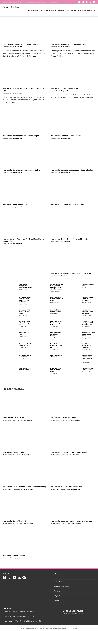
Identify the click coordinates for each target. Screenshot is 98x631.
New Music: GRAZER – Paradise (56, 356)
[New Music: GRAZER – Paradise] (41, 357)
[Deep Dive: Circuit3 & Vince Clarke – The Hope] (25, 30)
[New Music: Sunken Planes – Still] (73, 74)
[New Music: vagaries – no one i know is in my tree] (73, 507)
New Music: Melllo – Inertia (14, 556)
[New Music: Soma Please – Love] (25, 507)
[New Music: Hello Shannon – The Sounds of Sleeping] (25, 472)
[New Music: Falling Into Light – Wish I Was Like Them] (73, 323)
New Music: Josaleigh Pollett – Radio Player (21, 136)
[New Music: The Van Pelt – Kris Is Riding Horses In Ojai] (25, 74)
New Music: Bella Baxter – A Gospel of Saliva (21, 170)
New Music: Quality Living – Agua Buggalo (88, 334)
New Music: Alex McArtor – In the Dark (66, 487)
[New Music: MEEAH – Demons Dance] (10, 346)
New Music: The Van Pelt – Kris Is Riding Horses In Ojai (23, 621)
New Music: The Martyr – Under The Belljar (56, 298)
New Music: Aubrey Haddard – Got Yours (67, 204)
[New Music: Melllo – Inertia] (25, 541)
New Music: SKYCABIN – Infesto (64, 418)
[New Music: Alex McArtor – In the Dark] (73, 472)
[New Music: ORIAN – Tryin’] (25, 438)
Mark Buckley (8, 420)
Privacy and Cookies (61, 605)
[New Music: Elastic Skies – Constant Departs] (73, 224)
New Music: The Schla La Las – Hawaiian (55, 334)
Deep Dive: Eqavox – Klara (14, 418)
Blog (14, 46)
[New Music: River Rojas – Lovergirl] (73, 370)
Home (56, 577)
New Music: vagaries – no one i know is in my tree (71, 521)
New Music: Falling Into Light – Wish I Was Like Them (88, 322)
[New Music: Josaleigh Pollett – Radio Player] (25, 121)
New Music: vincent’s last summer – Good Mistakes (72, 170)
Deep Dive (19, 46)
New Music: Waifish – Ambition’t (25, 356)
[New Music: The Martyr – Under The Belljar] (41, 299)
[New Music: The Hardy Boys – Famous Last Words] (73, 259)
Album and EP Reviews (62, 586)
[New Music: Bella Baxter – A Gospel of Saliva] (25, 156)
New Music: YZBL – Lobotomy (15, 204)
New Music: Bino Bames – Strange (55, 310)
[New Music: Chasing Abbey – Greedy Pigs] (10, 323)
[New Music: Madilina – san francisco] (73, 346)
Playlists (57, 596)
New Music (67, 46)
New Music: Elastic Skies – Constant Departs (69, 239)
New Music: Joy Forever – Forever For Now (68, 44)
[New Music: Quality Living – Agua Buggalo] (73, 335)
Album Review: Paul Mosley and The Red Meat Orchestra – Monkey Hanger (56, 286)
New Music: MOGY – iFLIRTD (88, 285)
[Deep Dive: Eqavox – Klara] (25, 403)
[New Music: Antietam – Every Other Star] (73, 312)
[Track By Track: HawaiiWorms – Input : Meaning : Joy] (73, 357)
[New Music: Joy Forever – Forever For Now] (73, 30)
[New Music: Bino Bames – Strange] (41, 312)
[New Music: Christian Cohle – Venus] (73, 121)
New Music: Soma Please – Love (16, 521)
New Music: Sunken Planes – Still (64, 88)
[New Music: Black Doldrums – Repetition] (73, 299)
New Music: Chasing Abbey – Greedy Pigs (25, 322)
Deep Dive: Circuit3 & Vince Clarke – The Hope (22, 44)
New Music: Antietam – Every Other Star (87, 311)
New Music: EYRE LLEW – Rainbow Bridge (24, 311)
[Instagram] (9, 577)
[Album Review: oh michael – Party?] (10, 370)
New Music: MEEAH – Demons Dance (25, 344)
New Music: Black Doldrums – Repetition (88, 298)
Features (57, 591)
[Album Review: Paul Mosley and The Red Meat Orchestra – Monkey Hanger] (41, 286)
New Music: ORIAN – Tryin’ (14, 452)
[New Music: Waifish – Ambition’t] (10, 357)
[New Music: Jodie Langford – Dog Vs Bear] (41, 323)
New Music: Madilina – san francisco (86, 345)
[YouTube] (14, 577)
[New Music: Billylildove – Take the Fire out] (41, 346)
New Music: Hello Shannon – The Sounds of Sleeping (24, 487)
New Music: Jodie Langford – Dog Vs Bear (56, 322)
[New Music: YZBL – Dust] (10, 335)
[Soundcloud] (19, 577)
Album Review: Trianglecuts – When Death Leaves (25, 285)
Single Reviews (59, 582)
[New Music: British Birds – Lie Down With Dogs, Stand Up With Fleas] (10, 299)
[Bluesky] (4, 577)
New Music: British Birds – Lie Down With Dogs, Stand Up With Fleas (25, 299)
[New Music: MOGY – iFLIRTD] (73, 286)
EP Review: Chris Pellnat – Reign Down (55, 369)
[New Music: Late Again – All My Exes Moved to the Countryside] (25, 224)
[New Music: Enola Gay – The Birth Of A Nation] (73, 438)
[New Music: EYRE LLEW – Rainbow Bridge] (10, 312)
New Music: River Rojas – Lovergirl (87, 369)
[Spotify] (24, 577)
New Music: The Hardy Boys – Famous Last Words (71, 273)
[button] (94, 11)
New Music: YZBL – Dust (25, 333)
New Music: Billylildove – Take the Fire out (56, 345)
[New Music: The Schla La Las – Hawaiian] (41, 335)
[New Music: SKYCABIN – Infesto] (73, 403)
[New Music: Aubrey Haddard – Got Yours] (73, 190)
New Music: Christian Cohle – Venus (66, 136)
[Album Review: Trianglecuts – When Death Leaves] (10, 286)
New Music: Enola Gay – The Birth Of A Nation (70, 452)
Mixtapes (57, 600)
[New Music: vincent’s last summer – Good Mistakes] (73, 156)
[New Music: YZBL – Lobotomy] (25, 190)
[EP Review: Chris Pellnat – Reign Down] (41, 370)
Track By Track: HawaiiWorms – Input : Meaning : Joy (87, 357)
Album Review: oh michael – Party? (25, 369)
